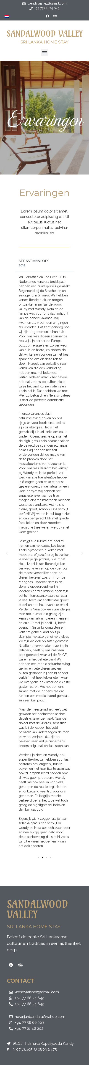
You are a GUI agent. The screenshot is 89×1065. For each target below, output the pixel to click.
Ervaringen (44, 117)
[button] (44, 52)
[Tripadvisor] (55, 16)
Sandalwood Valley (44, 33)
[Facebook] (47, 16)
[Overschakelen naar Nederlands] (6, 16)
